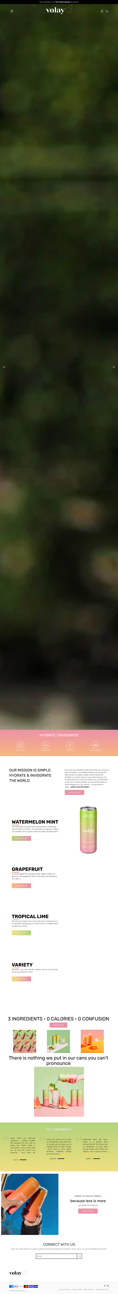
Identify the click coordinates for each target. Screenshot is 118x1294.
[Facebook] (105, 1286)
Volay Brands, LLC (21, 1290)
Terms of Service (65, 1289)
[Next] (113, 367)
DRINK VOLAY (74, 792)
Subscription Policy (102, 1289)
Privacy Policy (77, 1289)
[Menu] (11, 11)
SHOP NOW (58, 1025)
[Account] (102, 11)
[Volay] (59, 11)
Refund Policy (89, 1289)
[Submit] (79, 1256)
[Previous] (4, 367)
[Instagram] (108, 1286)
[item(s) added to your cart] (107, 11)
